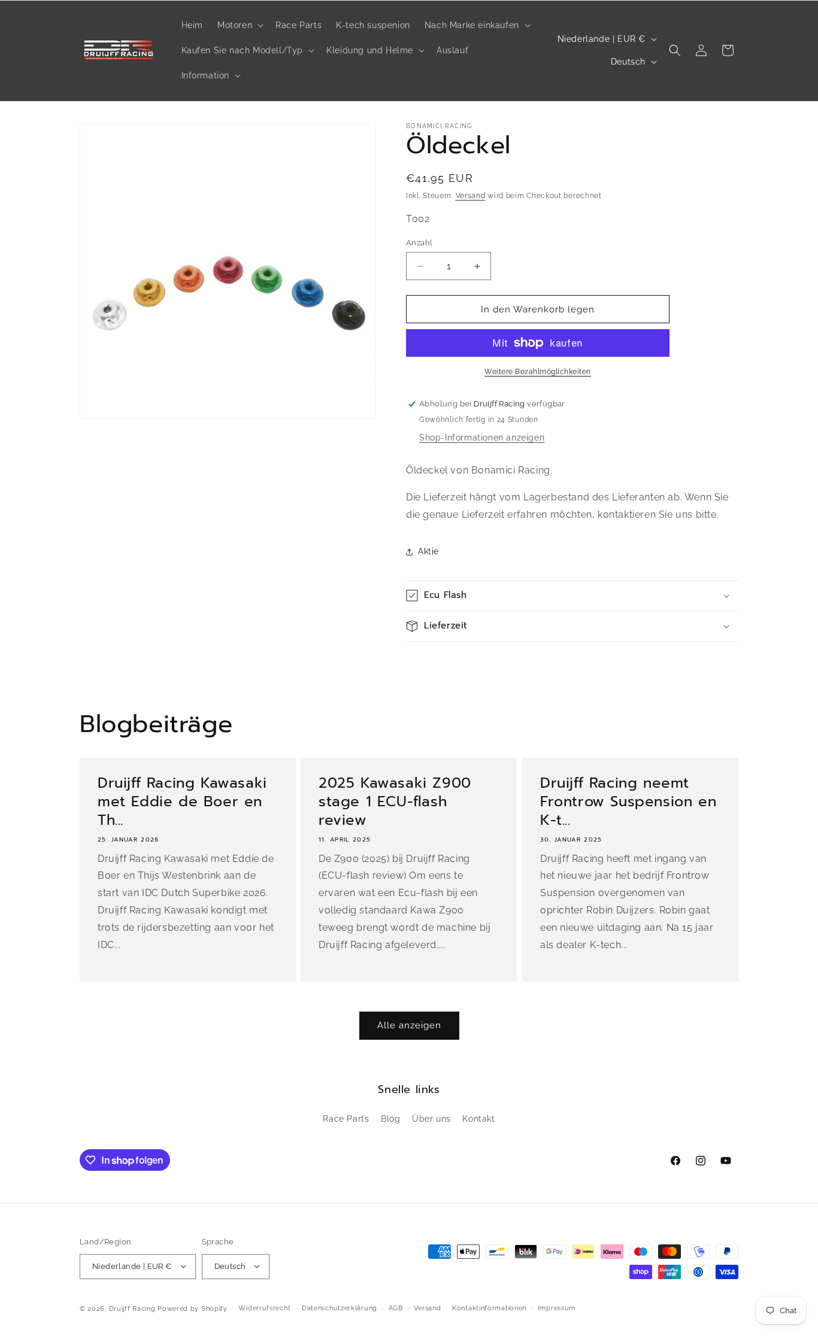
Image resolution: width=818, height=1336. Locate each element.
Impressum (556, 1307)
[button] (239, 25)
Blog (390, 1119)
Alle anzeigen (409, 1025)
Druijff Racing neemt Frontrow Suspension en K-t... (628, 802)
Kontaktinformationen (489, 1307)
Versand (471, 196)
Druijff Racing (132, 1308)
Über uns (431, 1119)
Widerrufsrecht (264, 1307)
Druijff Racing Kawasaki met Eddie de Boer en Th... (182, 802)
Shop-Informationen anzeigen (481, 437)
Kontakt (478, 1119)
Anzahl (419, 242)
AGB (396, 1307)
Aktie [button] (428, 551)
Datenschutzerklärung (339, 1307)
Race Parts (346, 1119)
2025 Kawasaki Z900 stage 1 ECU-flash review (395, 802)
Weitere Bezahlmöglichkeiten (537, 372)
